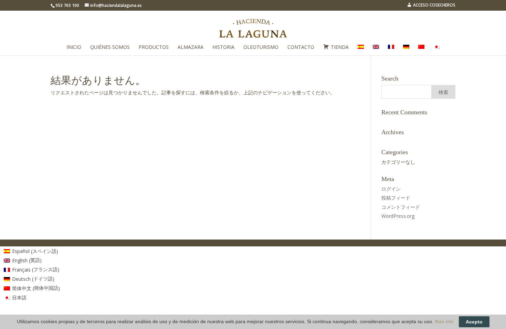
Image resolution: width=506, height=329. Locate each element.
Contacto (300, 47)
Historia (223, 47)
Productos (154, 47)
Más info (444, 321)
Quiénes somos (110, 47)
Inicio (73, 47)
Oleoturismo (260, 47)
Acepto (474, 322)
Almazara (190, 47)
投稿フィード (395, 197)
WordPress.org (397, 216)
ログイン (391, 188)
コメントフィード (400, 207)
